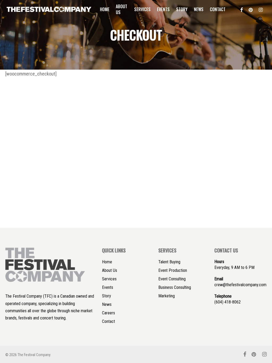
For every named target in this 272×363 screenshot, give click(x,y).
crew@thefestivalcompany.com (240, 284)
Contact (108, 321)
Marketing (166, 295)
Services (109, 278)
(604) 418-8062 (227, 302)
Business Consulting (174, 287)
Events (107, 287)
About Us (109, 270)
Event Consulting (172, 278)
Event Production (172, 270)
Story (106, 295)
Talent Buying (169, 261)
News (107, 304)
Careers (108, 312)
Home (107, 261)
